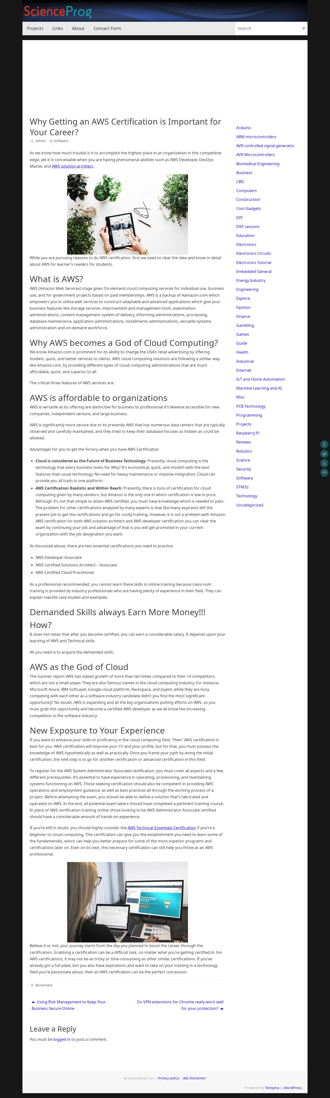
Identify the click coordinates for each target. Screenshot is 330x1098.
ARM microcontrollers (256, 136)
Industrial (245, 361)
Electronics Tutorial (253, 262)
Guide (241, 343)
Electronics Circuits (253, 253)
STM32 (242, 487)
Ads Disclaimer (194, 1078)
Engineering (247, 289)
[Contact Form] (324, 473)
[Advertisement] (165, 74)
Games (242, 334)
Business (244, 172)
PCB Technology (250, 406)
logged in (62, 1039)
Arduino (243, 127)
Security (243, 469)
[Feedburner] (324, 463)
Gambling (245, 325)
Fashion (243, 307)
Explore (243, 298)
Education (245, 235)
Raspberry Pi (247, 433)
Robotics (244, 451)
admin (41, 140)
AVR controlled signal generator (265, 145)
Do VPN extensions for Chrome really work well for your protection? (180, 1005)
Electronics (246, 244)
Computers (246, 190)
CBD (240, 181)
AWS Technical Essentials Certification (162, 827)
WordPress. (293, 1087)
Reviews (243, 442)
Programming (249, 415)
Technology (246, 496)
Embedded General (254, 271)
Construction (248, 199)
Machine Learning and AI (259, 388)
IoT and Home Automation (260, 379)
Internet (243, 370)
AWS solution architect (72, 166)
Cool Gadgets (248, 208)
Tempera (272, 1087)
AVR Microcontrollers (255, 154)
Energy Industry (250, 280)
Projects (243, 424)
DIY (239, 217)
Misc (240, 397)
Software (61, 140)
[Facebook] (324, 444)
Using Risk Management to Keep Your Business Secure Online (69, 1005)
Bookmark (44, 985)
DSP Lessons (247, 226)
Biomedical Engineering (258, 163)
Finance (243, 316)
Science (243, 460)
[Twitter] (324, 454)
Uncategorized (249, 505)
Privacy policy (168, 1078)
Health (242, 352)
